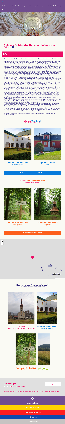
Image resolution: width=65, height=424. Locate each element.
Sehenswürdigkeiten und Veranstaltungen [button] (27, 6)
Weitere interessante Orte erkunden (32, 232)
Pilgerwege (43, 6)
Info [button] (49, 6)
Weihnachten (32, 417)
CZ (53, 6)
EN (55, 6)
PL (58, 6)
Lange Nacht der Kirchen (32, 412)
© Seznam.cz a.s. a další (61, 278)
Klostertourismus (32, 403)
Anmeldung (13, 9)
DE (60, 6)
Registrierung (5, 9)
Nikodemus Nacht (32, 408)
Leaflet (57, 278)
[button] (32, 257)
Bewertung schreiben (53, 384)
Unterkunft (13, 6)
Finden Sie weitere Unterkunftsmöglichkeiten (32, 172)
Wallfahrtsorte (5, 6)
